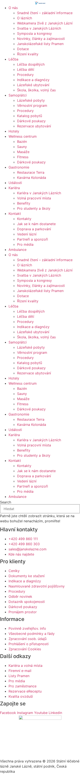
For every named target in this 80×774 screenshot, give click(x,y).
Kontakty (24, 219)
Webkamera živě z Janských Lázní (45, 23)
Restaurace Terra (30, 172)
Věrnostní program (32, 105)
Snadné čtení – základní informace (45, 13)
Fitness (22, 157)
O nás (13, 8)
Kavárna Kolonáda (31, 177)
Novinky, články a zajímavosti (41, 38)
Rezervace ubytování (34, 126)
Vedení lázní (26, 234)
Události (15, 183)
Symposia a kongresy (34, 33)
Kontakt (15, 213)
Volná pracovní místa (34, 198)
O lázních (24, 18)
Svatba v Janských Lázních (39, 28)
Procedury (25, 74)
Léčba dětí (25, 69)
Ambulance (17, 249)
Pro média (25, 244)
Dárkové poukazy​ (31, 121)
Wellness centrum (23, 136)
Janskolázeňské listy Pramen (40, 44)
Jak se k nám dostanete (36, 224)
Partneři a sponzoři (32, 239)
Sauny (22, 147)
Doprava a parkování (34, 229)
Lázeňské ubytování (33, 85)
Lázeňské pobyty (31, 100)
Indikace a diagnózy (33, 80)
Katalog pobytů (29, 116)
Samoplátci (18, 95)
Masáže (23, 152)
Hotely (14, 131)
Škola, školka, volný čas (36, 90)
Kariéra (14, 188)
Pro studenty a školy (33, 208)
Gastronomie (19, 167)
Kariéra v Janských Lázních (39, 193)
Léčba (13, 59)
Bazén (22, 141)
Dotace (23, 49)
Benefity (23, 203)
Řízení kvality (27, 54)
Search (5, 502)
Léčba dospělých (31, 64)
